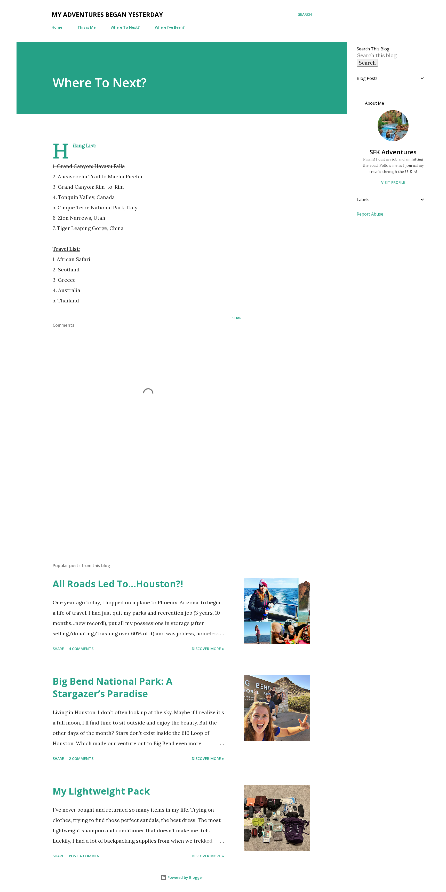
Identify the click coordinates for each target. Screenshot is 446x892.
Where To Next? (125, 27)
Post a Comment (85, 855)
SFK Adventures (393, 152)
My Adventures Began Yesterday (107, 14)
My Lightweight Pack (101, 791)
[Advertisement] (140, 498)
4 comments (81, 648)
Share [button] (238, 317)
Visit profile (393, 182)
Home (57, 27)
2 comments (81, 758)
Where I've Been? (170, 27)
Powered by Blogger (184, 877)
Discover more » (208, 648)
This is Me (86, 27)
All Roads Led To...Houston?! (118, 583)
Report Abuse (370, 214)
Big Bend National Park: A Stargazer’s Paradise (112, 687)
